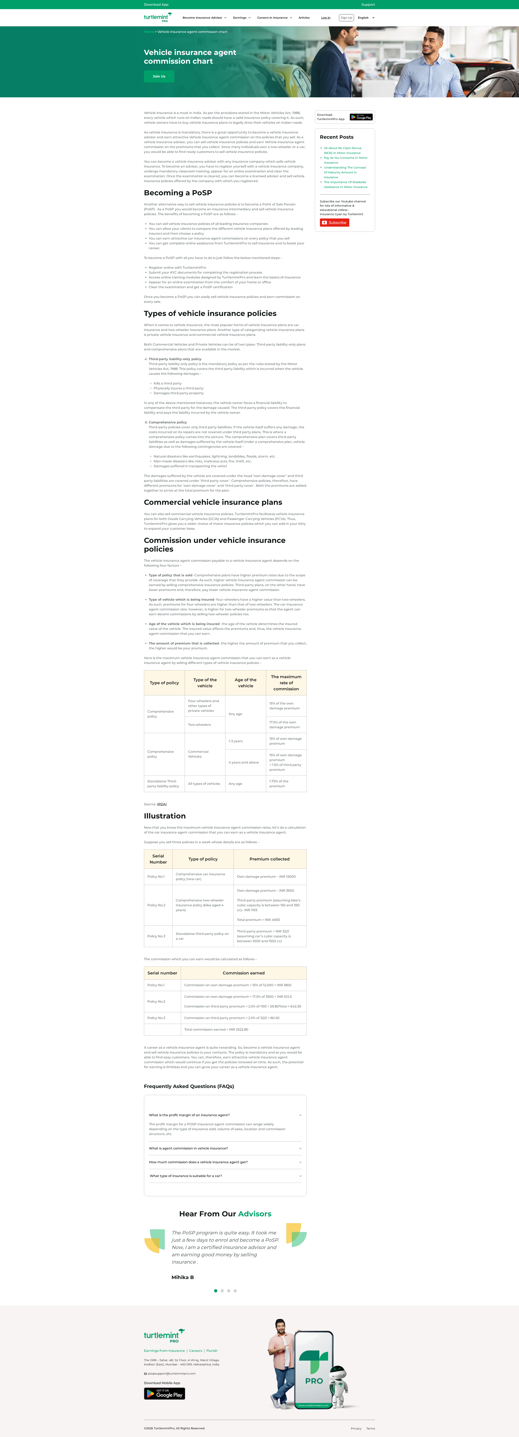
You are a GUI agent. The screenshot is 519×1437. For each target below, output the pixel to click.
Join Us (159, 76)
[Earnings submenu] (248, 17)
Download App (156, 4)
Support (368, 4)
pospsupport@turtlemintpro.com (172, 1373)
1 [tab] (215, 1290)
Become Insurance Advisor (202, 17)
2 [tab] (222, 1290)
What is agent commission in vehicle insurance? (188, 1148)
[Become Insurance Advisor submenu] (224, 17)
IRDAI (162, 804)
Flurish (212, 1351)
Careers (195, 1351)
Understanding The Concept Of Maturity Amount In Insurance (345, 172)
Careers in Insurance (272, 17)
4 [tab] (235, 1290)
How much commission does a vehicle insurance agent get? (198, 1162)
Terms (370, 1428)
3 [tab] (228, 1290)
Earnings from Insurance (164, 1351)
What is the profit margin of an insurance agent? (189, 1115)
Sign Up (346, 17)
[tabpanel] (225, 1252)
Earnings (239, 17)
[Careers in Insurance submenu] (290, 17)
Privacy (356, 1428)
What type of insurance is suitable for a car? (185, 1176)
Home (149, 32)
